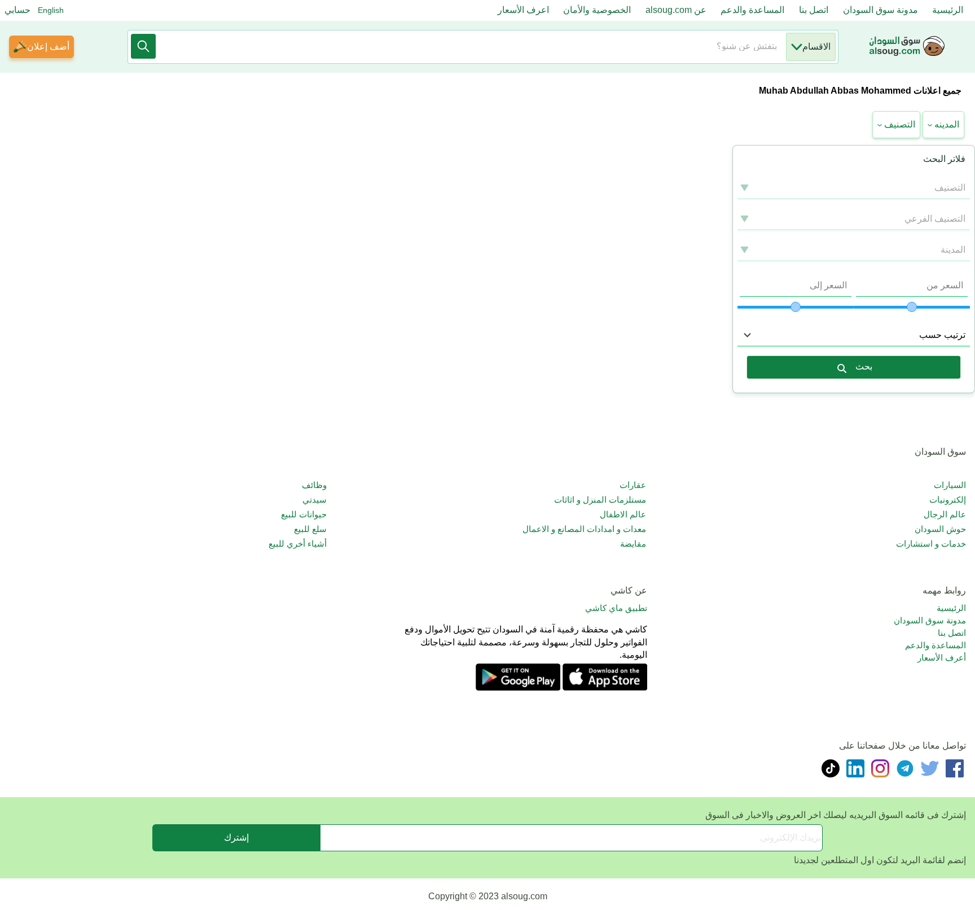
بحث (863, 366)
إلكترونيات (947, 499)
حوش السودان (940, 529)
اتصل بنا (813, 10)
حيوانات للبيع (304, 514)
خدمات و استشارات (931, 543)
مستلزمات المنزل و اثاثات (600, 499)
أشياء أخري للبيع (298, 543)
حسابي (17, 10)
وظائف (314, 485)
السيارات (950, 485)
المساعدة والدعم (752, 10)
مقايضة (633, 543)
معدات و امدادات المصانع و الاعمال (584, 529)
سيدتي (314, 499)
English (51, 10)
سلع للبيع (310, 529)
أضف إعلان (48, 46)
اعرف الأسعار (523, 10)
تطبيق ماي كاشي (616, 608)
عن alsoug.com (675, 10)
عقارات (633, 485)
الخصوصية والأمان (597, 10)
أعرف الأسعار (941, 657)
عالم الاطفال (623, 514)
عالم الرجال (945, 514)
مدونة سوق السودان (880, 10)
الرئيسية (947, 10)
